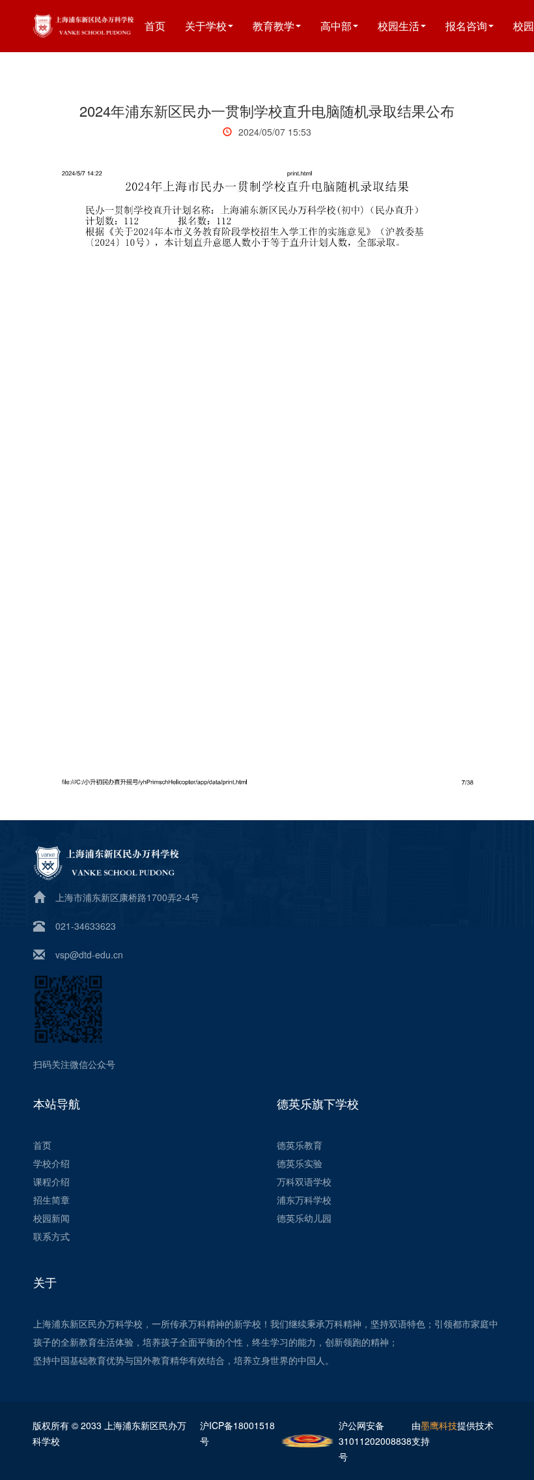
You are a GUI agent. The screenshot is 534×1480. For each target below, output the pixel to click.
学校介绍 (51, 1163)
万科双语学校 (304, 1181)
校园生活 (398, 25)
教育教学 (273, 25)
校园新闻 (51, 1217)
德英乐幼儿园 (304, 1217)
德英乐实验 (299, 1163)
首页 (155, 25)
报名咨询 (466, 25)
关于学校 (206, 25)
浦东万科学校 (304, 1199)
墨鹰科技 (439, 1425)
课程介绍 (51, 1181)
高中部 (336, 25)
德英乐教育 (299, 1144)
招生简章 (51, 1199)
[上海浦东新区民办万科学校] (99, 24)
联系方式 (51, 1236)
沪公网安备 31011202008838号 (375, 1441)
